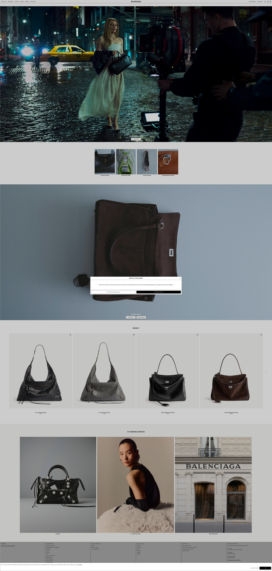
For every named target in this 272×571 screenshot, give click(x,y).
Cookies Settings (255, 568)
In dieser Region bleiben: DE (113, 292)
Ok (265, 568)
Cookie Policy (79, 564)
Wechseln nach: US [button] (158, 292)
